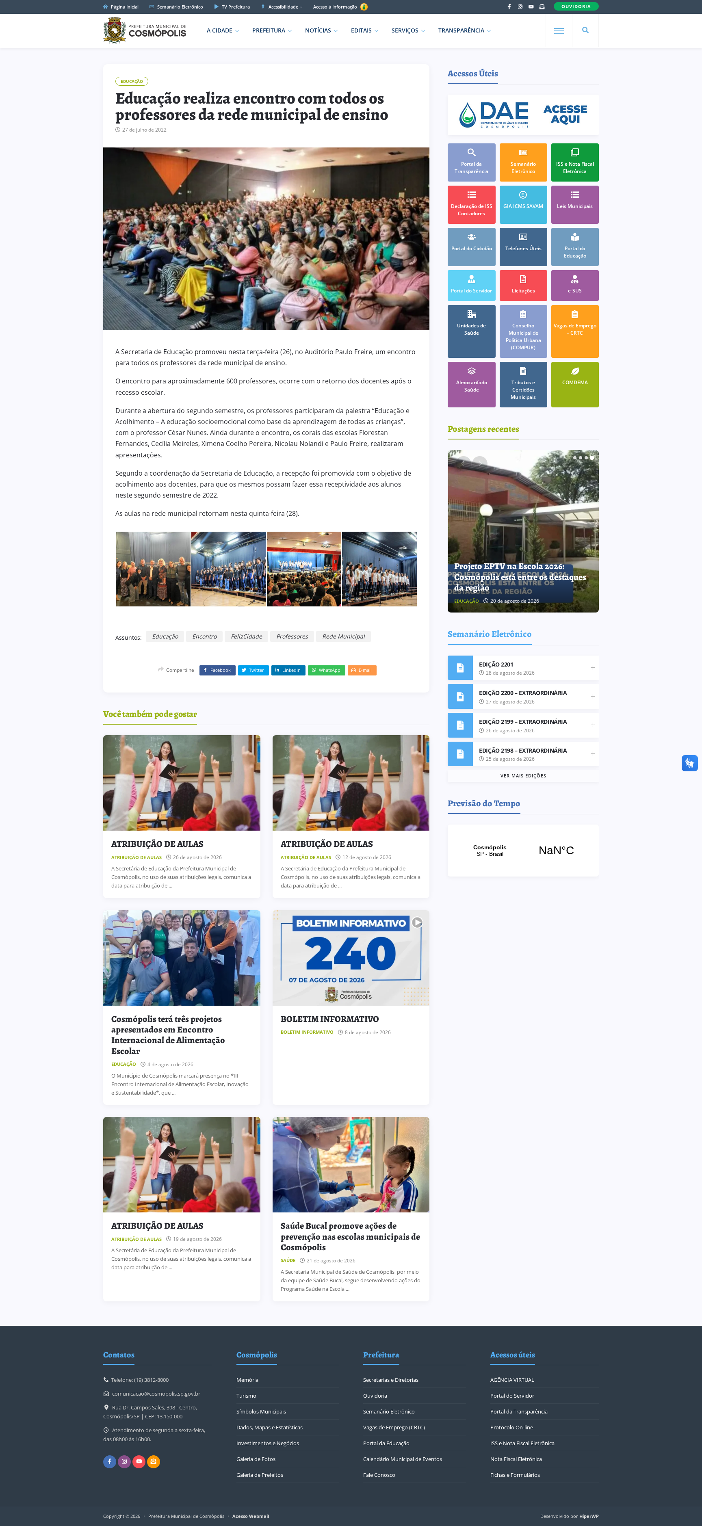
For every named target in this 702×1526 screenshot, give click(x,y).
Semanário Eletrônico (179, 7)
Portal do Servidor (512, 1395)
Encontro (204, 636)
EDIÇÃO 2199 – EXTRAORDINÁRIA (523, 721)
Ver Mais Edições (523, 776)
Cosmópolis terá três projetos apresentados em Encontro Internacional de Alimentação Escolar (168, 1035)
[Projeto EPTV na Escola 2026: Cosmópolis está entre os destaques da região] (523, 531)
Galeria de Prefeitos (259, 1474)
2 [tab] (580, 457)
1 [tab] (574, 457)
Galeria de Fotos (255, 1459)
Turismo (246, 1395)
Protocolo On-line (511, 1427)
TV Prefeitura (235, 7)
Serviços (405, 30)
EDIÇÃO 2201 (496, 664)
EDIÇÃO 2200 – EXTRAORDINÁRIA (523, 693)
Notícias (318, 30)
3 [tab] (586, 457)
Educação (132, 81)
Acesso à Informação (335, 7)
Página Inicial (124, 7)
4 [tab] (592, 457)
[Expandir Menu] (559, 31)
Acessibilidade (282, 7)
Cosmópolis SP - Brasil (523, 850)
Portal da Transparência (519, 1411)
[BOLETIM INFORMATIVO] (351, 958)
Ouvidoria (375, 1395)
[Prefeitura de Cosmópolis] (144, 30)
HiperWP (589, 1516)
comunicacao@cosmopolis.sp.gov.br (156, 1393)
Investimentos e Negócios (267, 1443)
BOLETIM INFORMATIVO (330, 1019)
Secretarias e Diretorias (390, 1379)
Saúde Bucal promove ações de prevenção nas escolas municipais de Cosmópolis (350, 1236)
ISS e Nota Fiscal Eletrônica (522, 1443)
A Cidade (219, 30)
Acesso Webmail (250, 1516)
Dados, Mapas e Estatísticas (269, 1427)
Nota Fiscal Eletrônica (516, 1459)
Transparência (461, 30)
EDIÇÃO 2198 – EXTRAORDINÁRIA (523, 750)
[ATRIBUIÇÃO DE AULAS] (181, 783)
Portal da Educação (386, 1443)
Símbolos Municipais (261, 1411)
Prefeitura (268, 30)
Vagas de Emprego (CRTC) (394, 1427)
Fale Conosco (379, 1474)
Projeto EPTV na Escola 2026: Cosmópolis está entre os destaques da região (520, 577)
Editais (361, 30)
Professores (292, 636)
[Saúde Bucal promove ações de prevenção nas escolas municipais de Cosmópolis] (351, 1164)
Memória (247, 1379)
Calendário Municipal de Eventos (402, 1459)
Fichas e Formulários (515, 1474)
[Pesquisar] (585, 30)
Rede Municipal (343, 636)
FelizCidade (246, 636)
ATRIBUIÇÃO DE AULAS (157, 844)
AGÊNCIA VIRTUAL (512, 1379)
